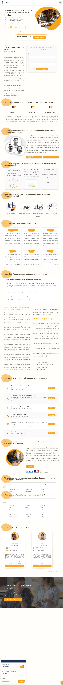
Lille (10, 507)
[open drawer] (60, 2)
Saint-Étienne (28, 510)
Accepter (21, 681)
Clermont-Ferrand (13, 516)
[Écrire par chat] (62, 682)
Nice (26, 503)
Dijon (26, 512)
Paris (10, 500)
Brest (10, 519)
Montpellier (12, 505)
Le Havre (43, 510)
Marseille (27, 500)
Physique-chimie (28, 491)
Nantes (42, 503)
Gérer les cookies (5, 681)
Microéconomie (12, 489)
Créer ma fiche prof (39, 37)
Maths (10, 491)
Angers (42, 512)
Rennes (26, 507)
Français (42, 491)
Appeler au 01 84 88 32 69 (31, 157)
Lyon (42, 500)
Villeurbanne (28, 514)
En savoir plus (15, 566)
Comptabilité (43, 484)
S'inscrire (30, 466)
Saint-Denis (12, 514)
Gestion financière (29, 487)
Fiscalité (42, 489)
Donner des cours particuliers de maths (44, 364)
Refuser (14, 681)
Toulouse (11, 503)
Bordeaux (43, 505)
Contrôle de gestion (13, 487)
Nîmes (42, 514)
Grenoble (11, 512)
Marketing (43, 487)
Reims (42, 507)
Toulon (10, 510)
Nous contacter (50, 157)
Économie (27, 484)
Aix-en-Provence (28, 516)
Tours (26, 519)
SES (10, 484)
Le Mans (42, 516)
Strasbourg (27, 505)
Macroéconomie (28, 489)
